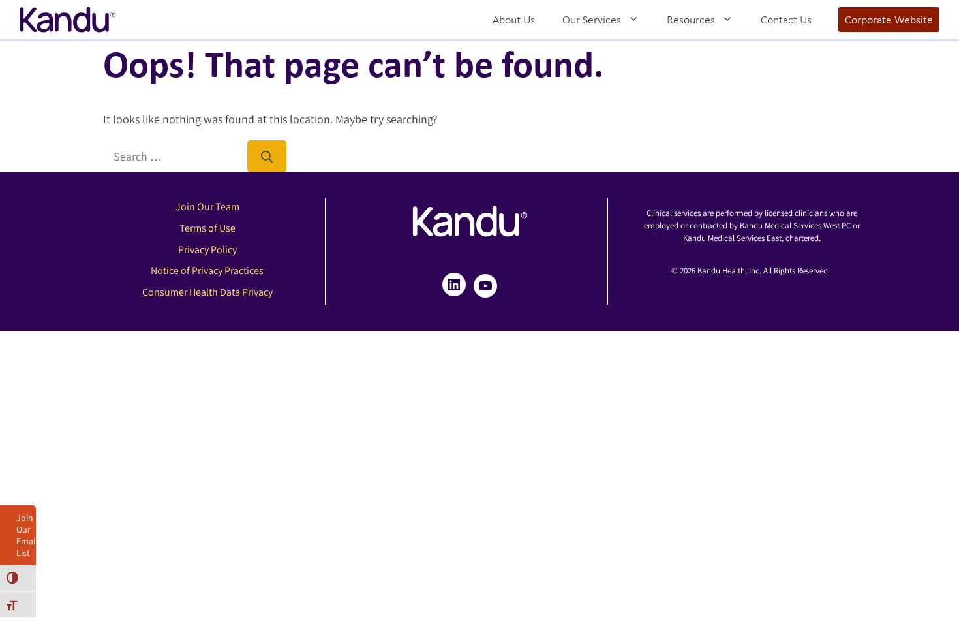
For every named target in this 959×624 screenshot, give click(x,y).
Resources (691, 19)
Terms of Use (207, 228)
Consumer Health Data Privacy (207, 292)
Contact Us (786, 19)
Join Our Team (207, 206)
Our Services (591, 19)
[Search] (266, 156)
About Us (514, 19)
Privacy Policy (207, 250)
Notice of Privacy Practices (207, 270)
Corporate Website (889, 19)
